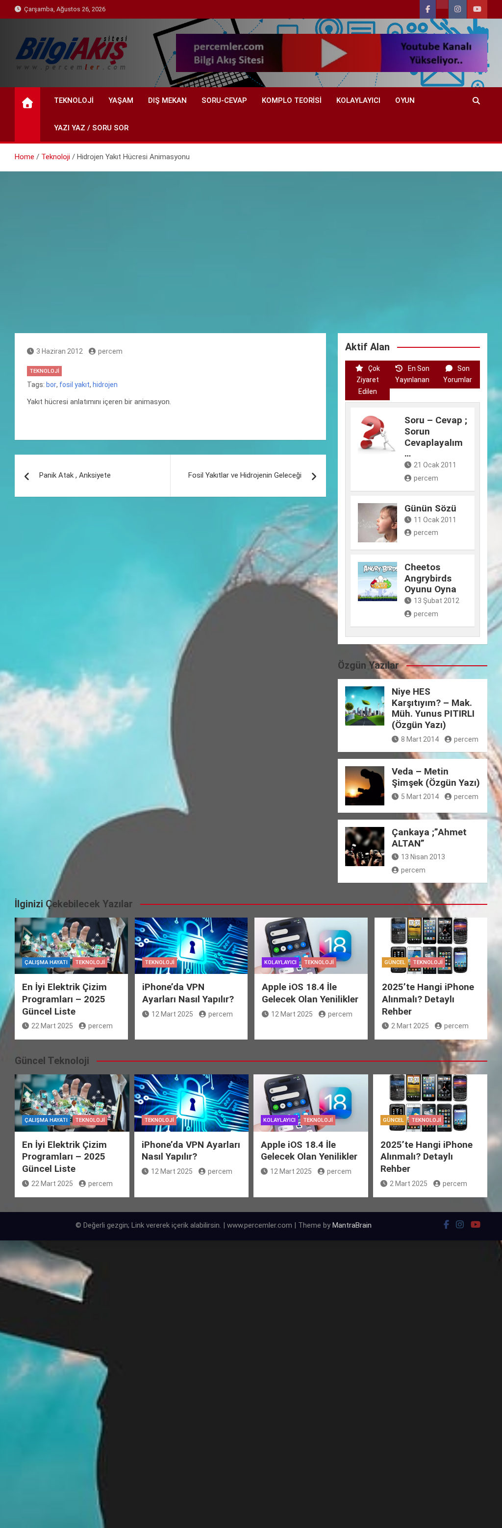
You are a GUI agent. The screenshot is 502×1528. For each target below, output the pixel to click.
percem (110, 351)
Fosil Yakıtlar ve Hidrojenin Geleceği (244, 475)
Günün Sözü (430, 508)
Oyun (405, 100)
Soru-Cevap (224, 100)
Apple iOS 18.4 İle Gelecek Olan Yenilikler (310, 993)
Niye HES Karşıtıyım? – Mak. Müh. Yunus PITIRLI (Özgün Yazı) (433, 708)
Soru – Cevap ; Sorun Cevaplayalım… (435, 436)
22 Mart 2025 (52, 1026)
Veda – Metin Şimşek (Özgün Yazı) (436, 777)
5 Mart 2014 (420, 796)
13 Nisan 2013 (423, 857)
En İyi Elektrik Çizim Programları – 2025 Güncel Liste (64, 999)
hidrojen (105, 384)
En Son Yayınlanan (412, 374)
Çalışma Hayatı (46, 962)
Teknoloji (74, 100)
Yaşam (120, 100)
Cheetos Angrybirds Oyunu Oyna (430, 578)
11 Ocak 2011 (435, 520)
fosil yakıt (74, 384)
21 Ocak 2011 (435, 465)
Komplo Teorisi (292, 100)
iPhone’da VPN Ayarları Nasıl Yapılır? (188, 993)
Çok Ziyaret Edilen (368, 380)
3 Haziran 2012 (59, 351)
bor (51, 384)
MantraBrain (352, 1225)
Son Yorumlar (457, 374)
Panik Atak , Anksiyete (75, 475)
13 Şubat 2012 (436, 601)
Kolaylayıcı (358, 100)
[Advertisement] (251, 245)
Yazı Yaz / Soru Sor (91, 127)
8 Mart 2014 (420, 739)
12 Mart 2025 (172, 1014)
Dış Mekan (167, 100)
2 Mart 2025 (410, 1026)
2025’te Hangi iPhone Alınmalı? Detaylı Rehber (428, 999)
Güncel (394, 962)
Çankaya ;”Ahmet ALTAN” (429, 837)
